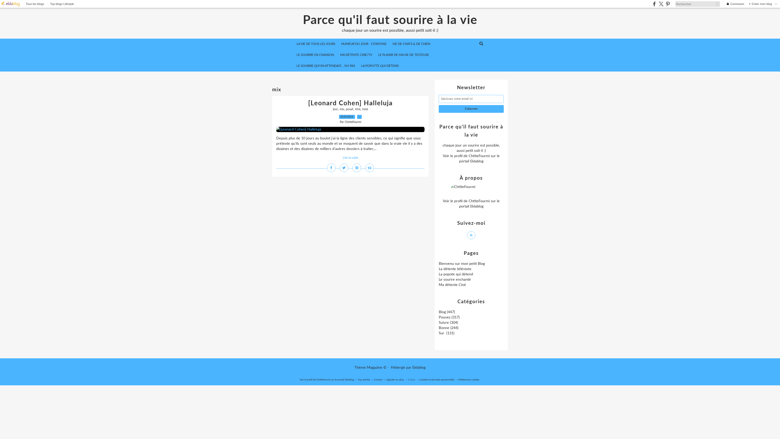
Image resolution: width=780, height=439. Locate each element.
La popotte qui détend (380, 65)
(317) (449, 317)
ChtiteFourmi (479, 156)
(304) (448, 323)
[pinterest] (667, 4)
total (365, 109)
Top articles (364, 379)
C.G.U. (412, 379)
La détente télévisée (455, 269)
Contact (378, 379)
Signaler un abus (395, 379)
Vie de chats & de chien (411, 44)
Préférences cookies (468, 379)
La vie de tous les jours (316, 44)
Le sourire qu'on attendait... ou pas (326, 65)
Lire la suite (350, 157)
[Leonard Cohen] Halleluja (350, 103)
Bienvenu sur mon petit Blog (462, 264)
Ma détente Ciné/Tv (356, 55)
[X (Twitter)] (661, 4)
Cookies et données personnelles (436, 379)
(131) (446, 333)
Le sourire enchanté (455, 279)
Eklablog (419, 367)
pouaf (349, 109)
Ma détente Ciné (452, 285)
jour (335, 109)
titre (357, 109)
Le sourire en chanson (315, 55)
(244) (448, 328)
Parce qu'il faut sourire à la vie (390, 20)
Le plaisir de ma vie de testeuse (403, 55)
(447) (447, 312)
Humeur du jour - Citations (363, 44)
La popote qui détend (456, 274)
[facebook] (654, 4)
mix (342, 109)
